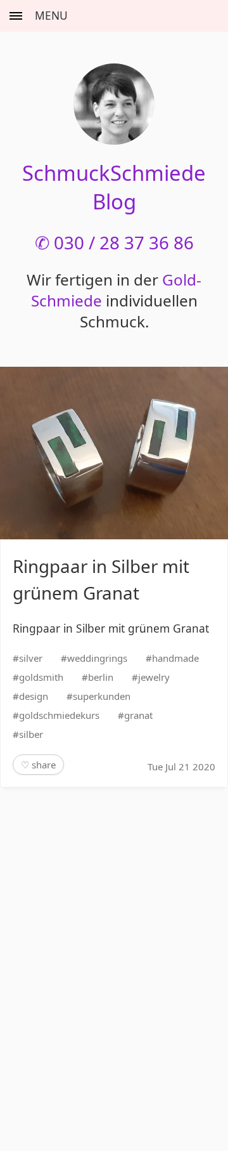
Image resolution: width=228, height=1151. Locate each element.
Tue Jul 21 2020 (181, 766)
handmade (175, 658)
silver (30, 658)
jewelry (154, 677)
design (33, 696)
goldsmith (41, 677)
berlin (100, 677)
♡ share (38, 764)
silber (31, 734)
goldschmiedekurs (59, 715)
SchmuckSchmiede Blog (114, 187)
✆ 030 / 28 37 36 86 (114, 242)
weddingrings (97, 658)
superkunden (101, 696)
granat (138, 715)
